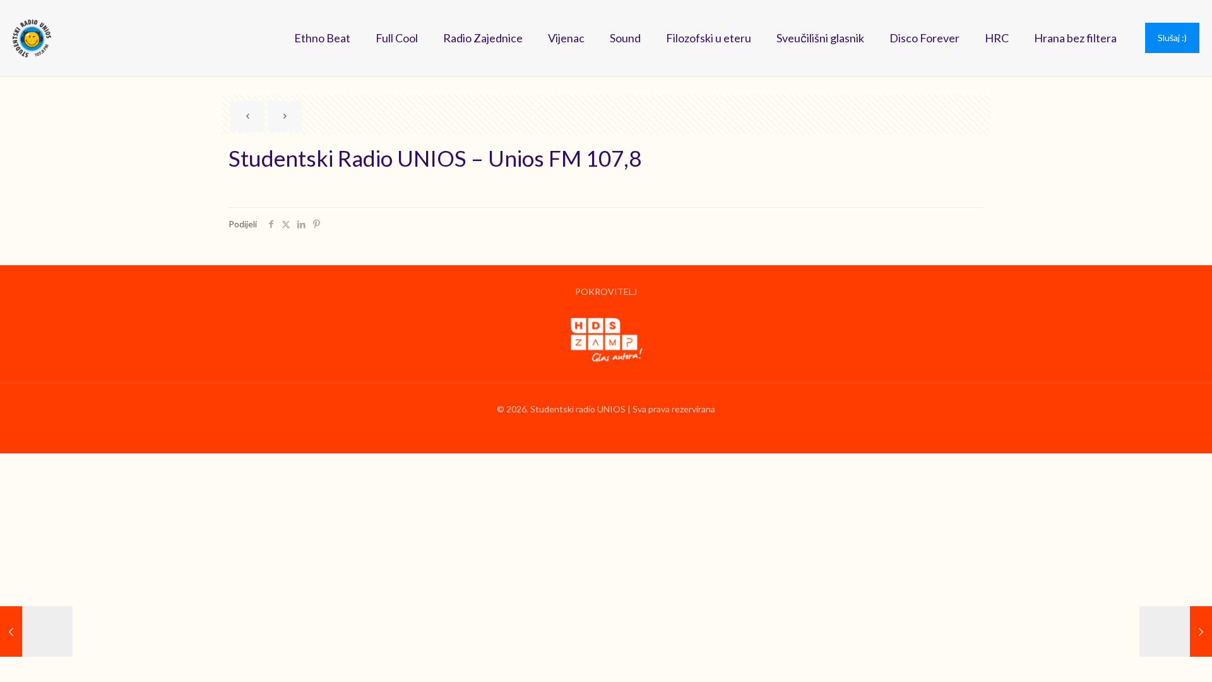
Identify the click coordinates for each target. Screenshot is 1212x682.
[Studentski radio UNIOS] (32, 38)
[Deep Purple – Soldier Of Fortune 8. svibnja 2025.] (36, 631)
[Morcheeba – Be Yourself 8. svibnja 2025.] (1175, 631)
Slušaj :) (1172, 37)
